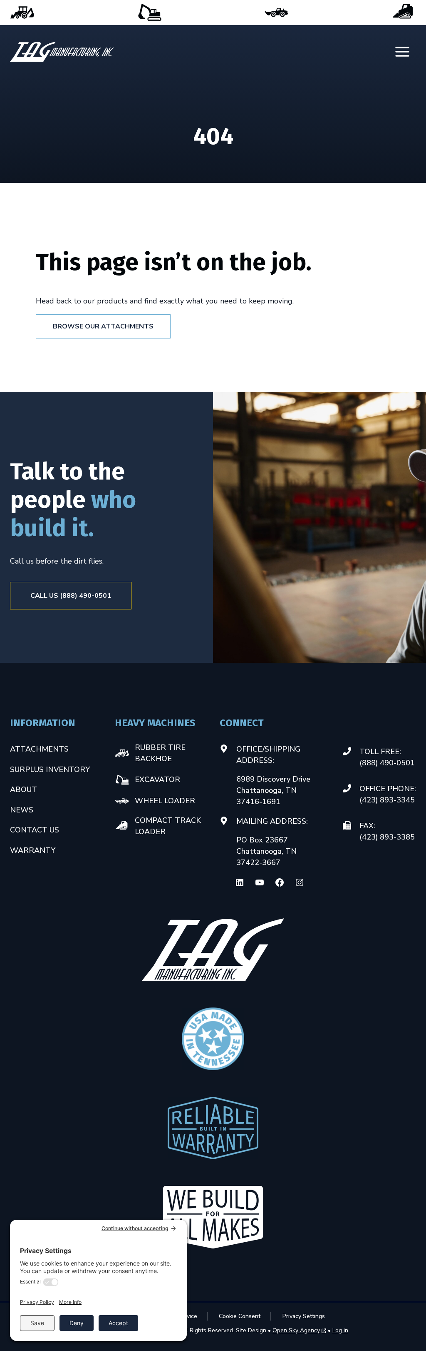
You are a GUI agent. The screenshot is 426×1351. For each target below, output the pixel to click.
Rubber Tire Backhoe (22, 12)
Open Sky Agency (296, 1330)
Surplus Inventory (50, 769)
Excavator (149, 12)
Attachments (39, 749)
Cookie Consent (239, 1316)
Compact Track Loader (403, 12)
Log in (340, 1330)
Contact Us (34, 830)
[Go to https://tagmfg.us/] (62, 52)
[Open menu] (403, 52)
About (23, 790)
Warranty (32, 850)
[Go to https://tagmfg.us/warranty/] (213, 1128)
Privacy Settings (303, 1316)
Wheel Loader (276, 12)
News (21, 810)
